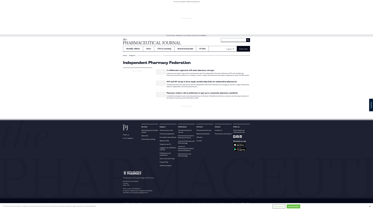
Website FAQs (164, 141)
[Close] (370, 206)
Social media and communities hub (239, 131)
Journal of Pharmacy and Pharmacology (186, 142)
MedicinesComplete (203, 134)
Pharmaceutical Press (204, 130)
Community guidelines (167, 134)
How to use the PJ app (167, 158)
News (148, 49)
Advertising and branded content (149, 131)
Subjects (132, 55)
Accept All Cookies (293, 206)
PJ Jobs (202, 49)
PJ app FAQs (164, 162)
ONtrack (199, 137)
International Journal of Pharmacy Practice (186, 137)
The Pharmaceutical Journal (185, 131)
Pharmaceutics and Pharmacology (184, 155)
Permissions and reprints (223, 134)
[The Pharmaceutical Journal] (152, 41)
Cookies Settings (279, 206)
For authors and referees (168, 137)
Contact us (218, 130)
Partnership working (148, 139)
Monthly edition (133, 49)
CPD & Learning (164, 49)
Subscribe (243, 49)
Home (125, 55)
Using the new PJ (165, 144)
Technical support (166, 165)
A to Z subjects (128, 138)
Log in (229, 49)
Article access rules (166, 130)
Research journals (185, 49)
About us (126, 135)
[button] (371, 105)
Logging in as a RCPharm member (168, 149)
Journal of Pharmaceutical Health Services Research (185, 148)
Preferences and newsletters (165, 154)
